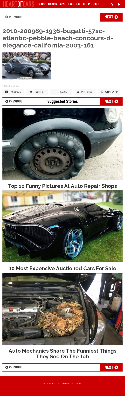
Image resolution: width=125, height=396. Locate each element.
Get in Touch (91, 4)
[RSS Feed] (119, 4)
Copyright (66, 383)
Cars (42, 4)
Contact (79, 383)
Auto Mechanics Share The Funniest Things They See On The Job (62, 353)
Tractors (74, 4)
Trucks (52, 4)
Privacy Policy (50, 383)
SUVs (62, 4)
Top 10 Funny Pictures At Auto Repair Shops (62, 186)
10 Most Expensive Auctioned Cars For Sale (62, 268)
